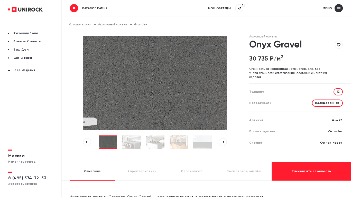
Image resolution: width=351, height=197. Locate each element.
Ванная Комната (27, 41)
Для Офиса (22, 58)
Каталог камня (80, 24)
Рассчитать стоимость (311, 171)
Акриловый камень (112, 24)
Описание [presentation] (92, 171)
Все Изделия (25, 70)
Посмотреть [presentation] (244, 171)
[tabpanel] (108, 142)
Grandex (140, 24)
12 (338, 91)
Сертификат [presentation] (191, 171)
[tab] (92, 171)
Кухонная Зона (25, 33)
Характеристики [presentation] (142, 171)
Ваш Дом (21, 49)
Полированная (327, 103)
